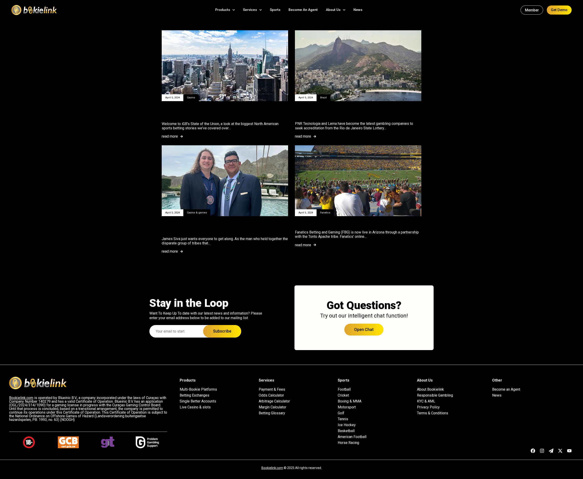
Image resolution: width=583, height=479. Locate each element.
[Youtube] (569, 450)
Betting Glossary (272, 413)
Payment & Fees (272, 389)
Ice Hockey (347, 425)
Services (250, 10)
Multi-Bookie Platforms (198, 389)
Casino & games (197, 212)
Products (222, 10)
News (357, 10)
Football (344, 389)
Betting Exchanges (194, 395)
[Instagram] (542, 450)
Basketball (346, 431)
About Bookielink (430, 389)
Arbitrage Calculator (274, 401)
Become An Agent (303, 10)
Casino (191, 97)
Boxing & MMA (349, 401)
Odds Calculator (271, 395)
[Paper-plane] (551, 450)
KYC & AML (426, 401)
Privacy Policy (428, 407)
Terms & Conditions (432, 413)
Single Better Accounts (198, 401)
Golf (341, 413)
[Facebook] (533, 450)
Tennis (343, 419)
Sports (275, 10)
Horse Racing (348, 443)
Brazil (323, 97)
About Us (333, 10)
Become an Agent (506, 389)
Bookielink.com (272, 468)
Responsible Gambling (435, 395)
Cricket (343, 395)
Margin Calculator (272, 407)
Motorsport (347, 407)
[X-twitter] (560, 450)
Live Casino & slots (195, 407)
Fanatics (325, 212)
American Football (352, 437)
